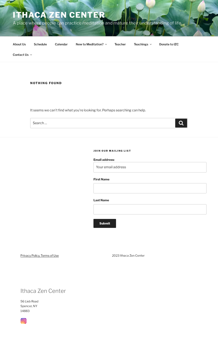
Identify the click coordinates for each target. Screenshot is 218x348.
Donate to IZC (169, 44)
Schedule (40, 44)
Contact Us (21, 54)
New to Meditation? (89, 44)
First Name (101, 179)
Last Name (101, 200)
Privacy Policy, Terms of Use (39, 255)
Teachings (141, 44)
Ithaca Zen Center (59, 15)
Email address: (104, 159)
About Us (19, 44)
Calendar (61, 44)
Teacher (120, 44)
